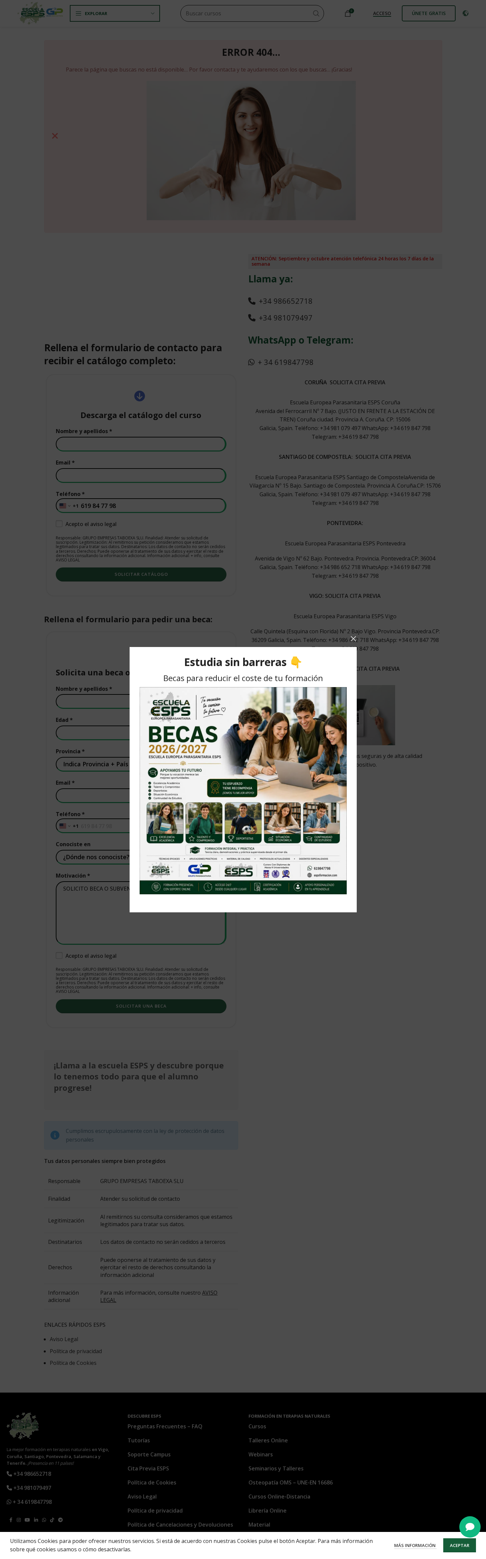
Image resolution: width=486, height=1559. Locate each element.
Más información (415, 1545)
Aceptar (459, 1545)
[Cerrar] (353, 638)
